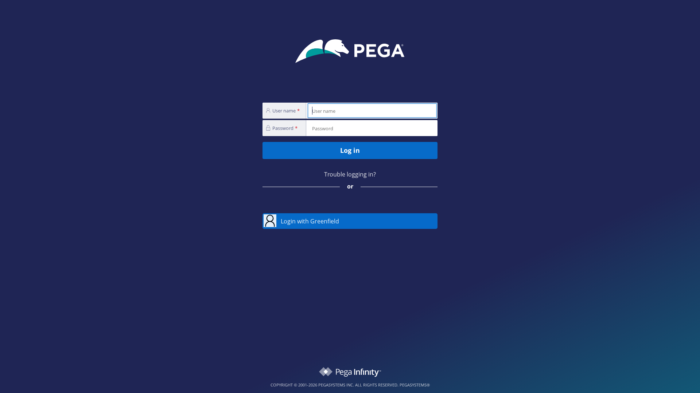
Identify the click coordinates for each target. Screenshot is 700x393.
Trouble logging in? (350, 174)
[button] (350, 221)
